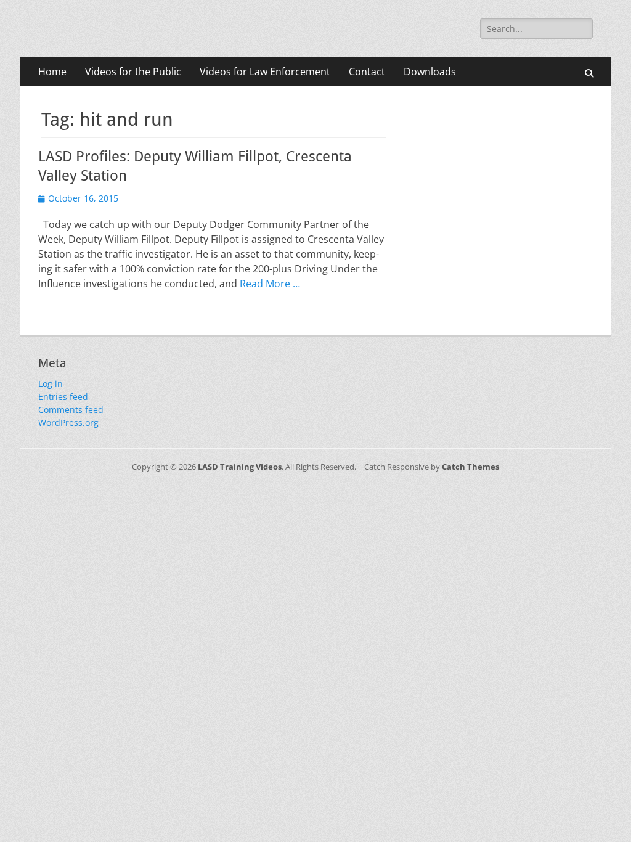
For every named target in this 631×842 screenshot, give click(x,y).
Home (52, 71)
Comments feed (71, 409)
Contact (367, 71)
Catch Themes (470, 466)
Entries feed (63, 397)
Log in (50, 384)
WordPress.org (68, 422)
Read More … (270, 283)
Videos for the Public (133, 71)
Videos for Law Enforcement (265, 71)
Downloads (430, 71)
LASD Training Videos (240, 466)
